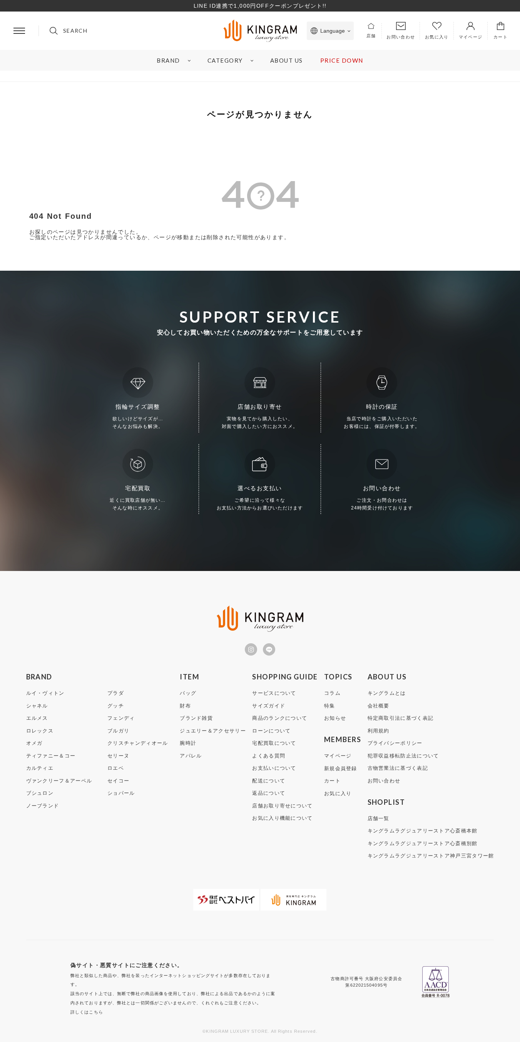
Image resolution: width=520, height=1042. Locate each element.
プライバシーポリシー (395, 743)
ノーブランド (42, 805)
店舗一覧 (379, 818)
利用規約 (379, 730)
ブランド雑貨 (196, 718)
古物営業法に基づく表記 (398, 768)
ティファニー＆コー (51, 755)
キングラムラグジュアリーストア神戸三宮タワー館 (431, 855)
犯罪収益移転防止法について (403, 755)
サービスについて (274, 693)
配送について (268, 780)
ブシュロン (40, 793)
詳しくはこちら (86, 1012)
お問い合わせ (384, 780)
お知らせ (335, 718)
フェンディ (121, 718)
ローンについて (271, 730)
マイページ (338, 755)
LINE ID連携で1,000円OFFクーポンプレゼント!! (260, 5)
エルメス (37, 718)
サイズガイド (268, 705)
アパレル (191, 755)
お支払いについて (274, 768)
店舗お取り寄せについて (282, 805)
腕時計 (188, 743)
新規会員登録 (340, 768)
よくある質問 (268, 755)
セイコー (118, 780)
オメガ (34, 743)
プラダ (115, 693)
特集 (329, 705)
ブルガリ (118, 730)
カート (332, 780)
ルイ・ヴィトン (45, 693)
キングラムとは (387, 693)
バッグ (188, 693)
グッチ (115, 705)
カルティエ (40, 768)
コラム (332, 693)
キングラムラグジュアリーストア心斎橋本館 (423, 830)
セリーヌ (118, 755)
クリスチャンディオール (137, 743)
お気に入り (338, 793)
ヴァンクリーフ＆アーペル (59, 780)
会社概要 (379, 705)
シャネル (37, 705)
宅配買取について (274, 743)
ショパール (121, 793)
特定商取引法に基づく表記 (401, 718)
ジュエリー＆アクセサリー (213, 730)
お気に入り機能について (282, 818)
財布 (185, 705)
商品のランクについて (279, 718)
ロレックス (40, 730)
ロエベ (115, 768)
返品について (268, 793)
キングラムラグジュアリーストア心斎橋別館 (423, 843)
